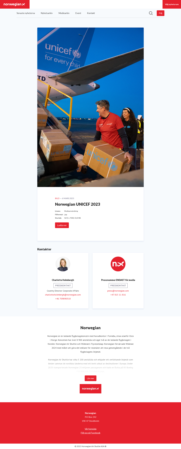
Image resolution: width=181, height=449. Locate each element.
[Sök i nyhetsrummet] (151, 13)
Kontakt (91, 13)
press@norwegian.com (118, 290)
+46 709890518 (63, 298)
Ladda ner (62, 225)
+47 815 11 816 (118, 294)
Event (78, 13)
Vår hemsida (90, 428)
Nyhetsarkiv (47, 13)
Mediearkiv (63, 13)
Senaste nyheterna (26, 13)
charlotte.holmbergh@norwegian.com (63, 294)
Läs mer (90, 378)
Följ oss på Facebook (90, 432)
